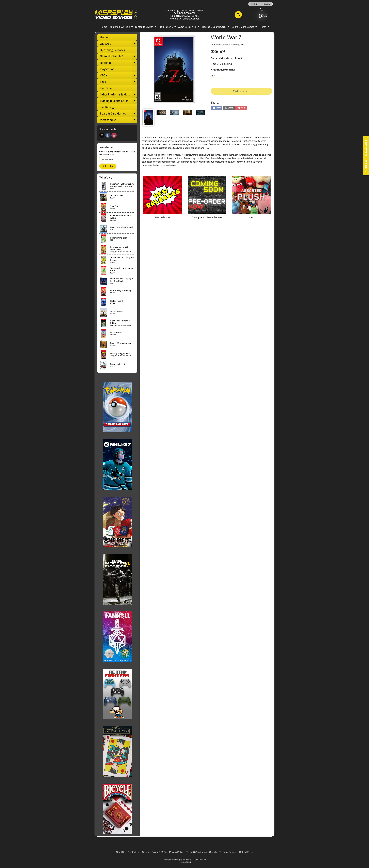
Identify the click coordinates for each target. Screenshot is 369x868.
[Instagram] (114, 135)
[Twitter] (102, 135)
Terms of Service (227, 852)
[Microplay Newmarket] (116, 14)
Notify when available (366, 155)
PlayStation (118, 69)
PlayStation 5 (168, 27)
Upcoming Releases (112, 50)
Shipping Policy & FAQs (154, 852)
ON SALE (118, 44)
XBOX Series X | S (189, 27)
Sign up (266, 4)
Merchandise (118, 120)
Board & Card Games (245, 27)
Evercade (106, 88)
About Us (120, 852)
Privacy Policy (176, 852)
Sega (118, 82)
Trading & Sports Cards (216, 27)
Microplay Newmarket (183, 860)
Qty (213, 75)
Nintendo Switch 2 (121, 27)
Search (213, 852)
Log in (254, 4)
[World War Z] (148, 117)
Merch (264, 27)
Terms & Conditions (196, 852)
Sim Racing (107, 107)
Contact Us (133, 852)
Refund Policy (246, 852)
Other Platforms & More (118, 95)
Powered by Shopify (185, 862)
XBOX (118, 76)
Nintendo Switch (146, 27)
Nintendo (118, 63)
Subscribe (108, 166)
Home (103, 26)
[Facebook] (108, 135)
